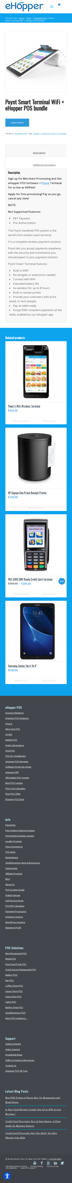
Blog (7, 878)
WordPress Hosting (15, 922)
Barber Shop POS (14, 1007)
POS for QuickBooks (15, 756)
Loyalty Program (13, 841)
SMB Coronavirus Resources (19, 1060)
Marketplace (11, 857)
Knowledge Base (13, 1054)
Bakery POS (11, 974)
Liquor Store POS (14, 991)
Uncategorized (40, 18)
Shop (29, 18)
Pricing (8, 723)
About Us (10, 884)
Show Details (50, 420)
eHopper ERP (12, 772)
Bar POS (9, 980)
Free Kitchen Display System (19, 835)
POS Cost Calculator (15, 788)
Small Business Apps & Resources (22, 862)
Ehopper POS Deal (14, 799)
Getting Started (13, 1043)
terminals (62, 133)
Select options (22, 420)
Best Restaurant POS (16, 953)
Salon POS (10, 1001)
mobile (36, 133)
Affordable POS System (17, 777)
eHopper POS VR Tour (16, 1070)
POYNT (8, 734)
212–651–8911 (56, 1159)
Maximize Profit (13, 927)
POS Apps (10, 851)
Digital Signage (12, 895)
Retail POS (10, 958)
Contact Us (10, 1065)
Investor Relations (14, 712)
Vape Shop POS (13, 996)
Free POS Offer (13, 793)
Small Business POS (15, 1012)
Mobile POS (11, 739)
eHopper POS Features (17, 718)
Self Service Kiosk (14, 900)
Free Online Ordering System (20, 830)
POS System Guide (14, 889)
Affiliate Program (13, 873)
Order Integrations (14, 745)
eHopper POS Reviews (16, 761)
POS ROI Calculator (14, 905)
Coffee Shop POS (14, 985)
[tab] (36, 150)
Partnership (11, 868)
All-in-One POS (12, 729)
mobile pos (46, 133)
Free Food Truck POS (15, 964)
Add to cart (22, 680)
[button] (7, 1176)
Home (21, 18)
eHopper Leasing (14, 916)
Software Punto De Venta (18, 766)
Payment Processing (15, 911)
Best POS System (14, 783)
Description (37, 152)
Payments (10, 824)
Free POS (10, 750)
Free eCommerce (14, 846)
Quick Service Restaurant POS (20, 969)
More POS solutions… (16, 1018)
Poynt (54, 133)
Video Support (12, 1049)
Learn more (17, 122)
